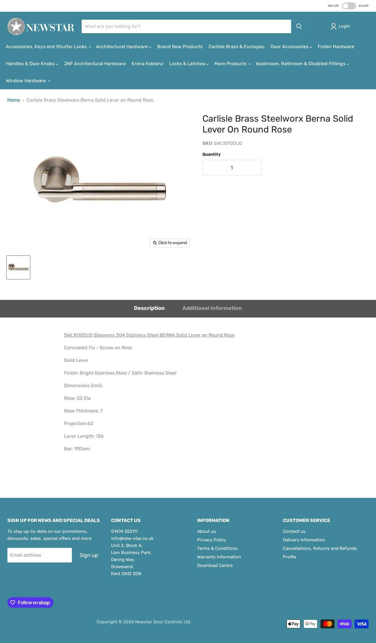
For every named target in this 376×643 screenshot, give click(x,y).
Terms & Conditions (217, 548)
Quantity (211, 154)
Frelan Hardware (336, 46)
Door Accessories (290, 46)
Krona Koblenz (147, 63)
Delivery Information (304, 540)
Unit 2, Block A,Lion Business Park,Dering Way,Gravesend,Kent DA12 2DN (131, 559)
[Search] (299, 26)
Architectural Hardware (122, 46)
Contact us (294, 531)
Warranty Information (219, 557)
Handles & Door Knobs (31, 63)
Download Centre (215, 565)
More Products (231, 63)
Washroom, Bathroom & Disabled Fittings (301, 63)
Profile (289, 557)
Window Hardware (26, 80)
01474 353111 (124, 531)
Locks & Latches (187, 63)
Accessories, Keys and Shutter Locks (47, 46)
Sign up (89, 555)
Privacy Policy (211, 540)
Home (13, 100)
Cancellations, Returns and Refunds (320, 548)
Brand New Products (180, 46)
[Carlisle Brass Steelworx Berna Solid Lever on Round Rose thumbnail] (18, 267)
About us (206, 531)
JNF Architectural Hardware (95, 63)
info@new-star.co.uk (132, 538)
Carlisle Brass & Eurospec (237, 46)
